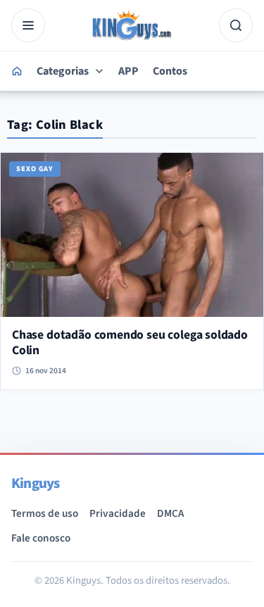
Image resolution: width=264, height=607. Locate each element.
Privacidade (117, 513)
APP (128, 71)
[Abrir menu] (28, 25)
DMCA (170, 513)
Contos (170, 71)
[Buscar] (236, 25)
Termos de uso (44, 513)
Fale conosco (40, 538)
